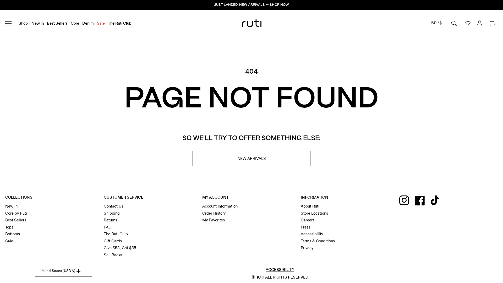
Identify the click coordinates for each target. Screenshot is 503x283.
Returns (110, 220)
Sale (9, 241)
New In (11, 206)
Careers (307, 220)
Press (305, 227)
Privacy (307, 248)
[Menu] (10, 23)
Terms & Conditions (318, 241)
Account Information (220, 206)
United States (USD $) (57, 271)
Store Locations (314, 213)
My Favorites (213, 220)
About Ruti (310, 206)
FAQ (107, 227)
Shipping (112, 213)
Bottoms (12, 234)
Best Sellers (15, 220)
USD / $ (435, 23)
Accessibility (312, 234)
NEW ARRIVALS (251, 158)
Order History (214, 213)
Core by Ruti (16, 213)
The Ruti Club (116, 234)
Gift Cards (113, 241)
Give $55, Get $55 (120, 248)
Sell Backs (113, 255)
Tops (9, 227)
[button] (492, 23)
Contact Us (113, 206)
